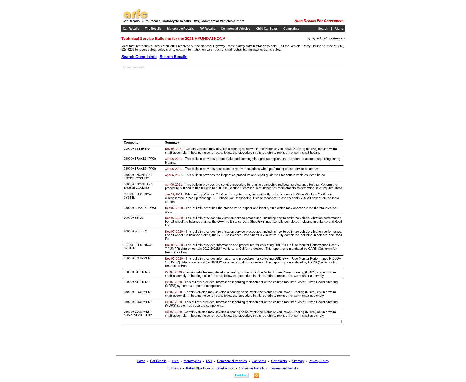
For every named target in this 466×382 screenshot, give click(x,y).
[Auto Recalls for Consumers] (135, 18)
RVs (209, 361)
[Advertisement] (163, 103)
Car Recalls (131, 28)
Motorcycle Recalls (180, 28)
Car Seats (259, 361)
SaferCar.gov (225, 368)
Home (141, 361)
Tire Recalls (153, 28)
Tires (175, 361)
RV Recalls (207, 28)
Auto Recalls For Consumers (318, 21)
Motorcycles (192, 361)
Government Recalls (284, 368)
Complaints (291, 28)
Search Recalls (173, 57)
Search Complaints (139, 57)
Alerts (339, 28)
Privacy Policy (319, 361)
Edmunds (174, 368)
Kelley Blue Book (198, 368)
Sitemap (298, 361)
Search (323, 28)
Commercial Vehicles (235, 28)
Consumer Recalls (252, 368)
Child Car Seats (267, 28)
